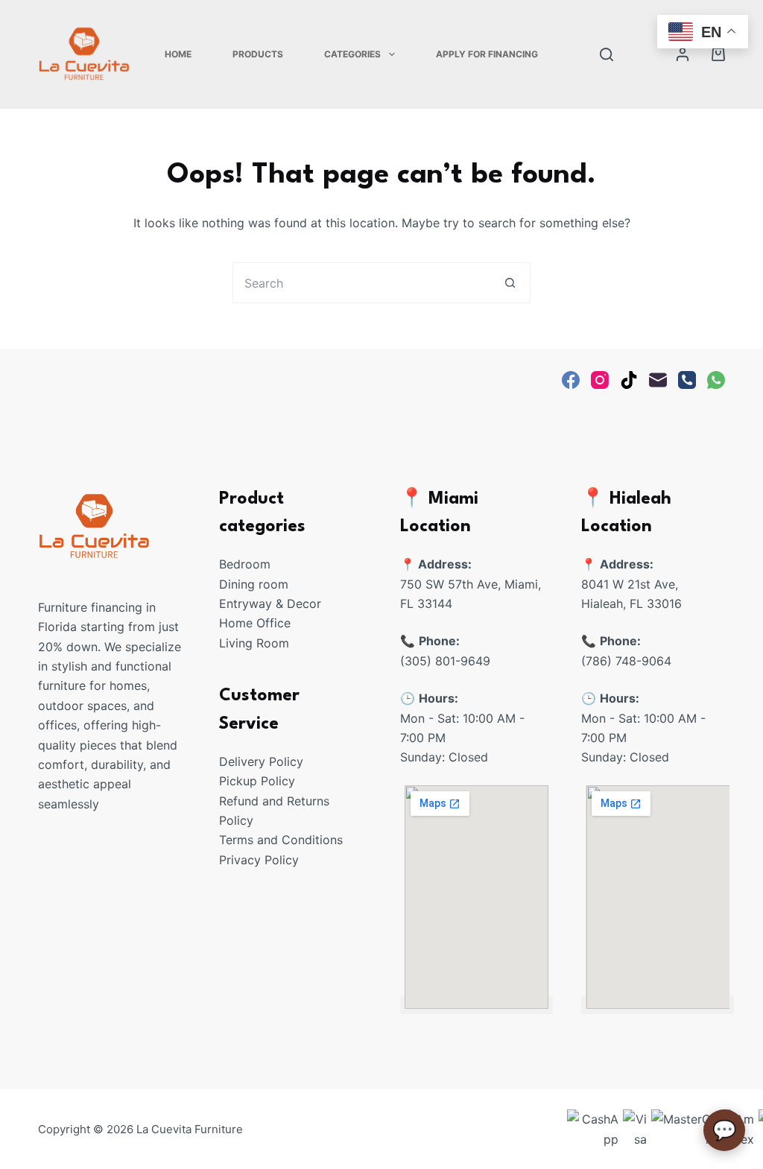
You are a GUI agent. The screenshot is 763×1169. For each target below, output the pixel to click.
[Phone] (687, 380)
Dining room (253, 584)
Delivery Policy (261, 761)
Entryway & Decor (270, 603)
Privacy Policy (259, 859)
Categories (352, 54)
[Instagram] (600, 380)
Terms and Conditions (281, 839)
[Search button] (510, 282)
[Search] (606, 54)
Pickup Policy (257, 780)
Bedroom (244, 564)
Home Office (255, 622)
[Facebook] (571, 380)
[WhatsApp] (716, 380)
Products (257, 54)
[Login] (682, 54)
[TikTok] (629, 380)
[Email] (658, 380)
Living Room (254, 643)
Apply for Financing (487, 54)
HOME (178, 54)
